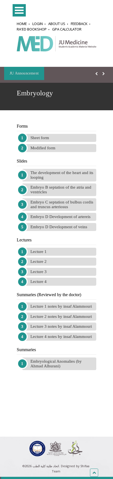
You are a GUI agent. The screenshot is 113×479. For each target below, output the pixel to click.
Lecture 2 (38, 261)
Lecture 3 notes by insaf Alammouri (61, 326)
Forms (22, 126)
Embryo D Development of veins (58, 227)
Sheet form (39, 138)
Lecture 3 (38, 271)
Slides (22, 161)
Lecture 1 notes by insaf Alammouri (61, 306)
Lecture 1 (38, 251)
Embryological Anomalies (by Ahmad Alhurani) (56, 363)
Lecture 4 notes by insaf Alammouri (61, 336)
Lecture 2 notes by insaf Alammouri (61, 316)
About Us (56, 23)
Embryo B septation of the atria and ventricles (60, 189)
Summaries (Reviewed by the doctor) (49, 294)
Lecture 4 (38, 281)
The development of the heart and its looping (61, 175)
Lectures (24, 240)
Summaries (26, 349)
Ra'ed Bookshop (32, 29)
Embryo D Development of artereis (60, 216)
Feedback (79, 23)
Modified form (42, 148)
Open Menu (19, 10)
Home (22, 23)
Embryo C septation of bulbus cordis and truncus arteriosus (61, 204)
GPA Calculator (66, 29)
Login (37, 23)
